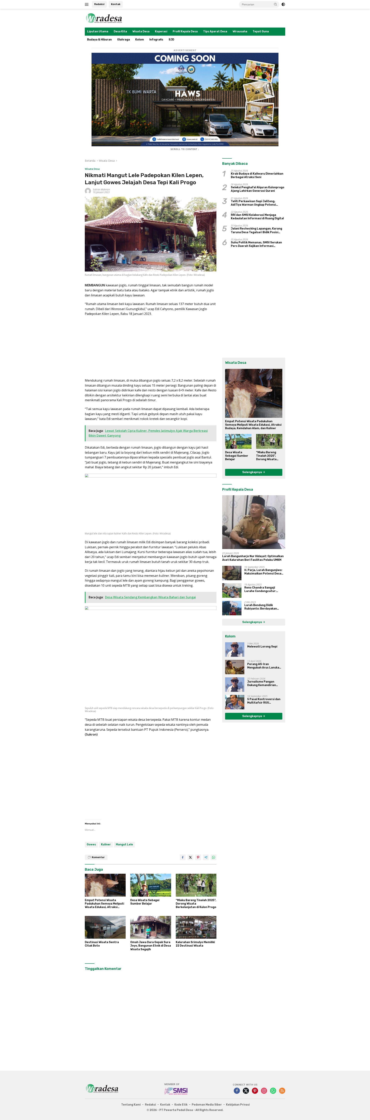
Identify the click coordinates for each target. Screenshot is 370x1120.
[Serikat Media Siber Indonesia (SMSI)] (176, 1091)
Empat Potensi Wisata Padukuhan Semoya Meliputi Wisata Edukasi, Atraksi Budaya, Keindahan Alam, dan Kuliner (105, 904)
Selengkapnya (252, 472)
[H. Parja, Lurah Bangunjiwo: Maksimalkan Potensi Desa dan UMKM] (231, 573)
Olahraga (123, 39)
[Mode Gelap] (283, 4)
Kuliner (106, 844)
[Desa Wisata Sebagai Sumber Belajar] (150, 885)
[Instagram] (264, 1091)
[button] (275, 4)
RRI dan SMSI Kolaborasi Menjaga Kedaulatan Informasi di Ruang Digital (257, 216)
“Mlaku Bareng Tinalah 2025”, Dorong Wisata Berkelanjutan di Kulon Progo (196, 904)
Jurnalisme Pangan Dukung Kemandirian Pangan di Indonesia (261, 683)
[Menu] (87, 4)
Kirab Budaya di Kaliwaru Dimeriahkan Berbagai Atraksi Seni (257, 175)
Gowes (91, 844)
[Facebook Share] (183, 857)
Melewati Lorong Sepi (262, 646)
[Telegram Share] (206, 857)
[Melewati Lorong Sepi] (234, 649)
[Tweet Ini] (190, 857)
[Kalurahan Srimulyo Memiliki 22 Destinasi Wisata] (196, 927)
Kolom (139, 39)
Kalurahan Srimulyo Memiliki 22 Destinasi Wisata (195, 944)
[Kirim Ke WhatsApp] (213, 857)
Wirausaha (240, 31)
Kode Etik (181, 1104)
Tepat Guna (261, 31)
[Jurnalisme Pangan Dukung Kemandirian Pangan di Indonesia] (234, 684)
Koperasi (161, 31)
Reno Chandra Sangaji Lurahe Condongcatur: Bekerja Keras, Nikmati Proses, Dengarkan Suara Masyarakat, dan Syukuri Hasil (262, 589)
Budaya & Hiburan (99, 39)
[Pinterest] (255, 1091)
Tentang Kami (131, 1104)
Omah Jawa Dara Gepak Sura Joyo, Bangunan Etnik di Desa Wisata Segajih (150, 946)
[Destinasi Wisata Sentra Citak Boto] (105, 927)
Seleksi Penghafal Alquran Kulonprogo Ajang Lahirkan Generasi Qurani (257, 189)
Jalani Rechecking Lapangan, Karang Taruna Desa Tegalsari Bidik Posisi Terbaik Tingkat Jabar (256, 230)
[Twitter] (246, 1091)
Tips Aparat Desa (215, 31)
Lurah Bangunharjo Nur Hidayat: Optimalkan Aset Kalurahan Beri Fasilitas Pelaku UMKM (253, 558)
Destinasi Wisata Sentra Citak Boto (102, 944)
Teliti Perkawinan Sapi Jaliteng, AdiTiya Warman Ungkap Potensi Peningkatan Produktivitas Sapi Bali (256, 203)
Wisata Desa (141, 31)
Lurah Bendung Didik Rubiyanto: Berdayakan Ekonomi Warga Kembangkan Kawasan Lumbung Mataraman (264, 607)
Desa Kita (120, 31)
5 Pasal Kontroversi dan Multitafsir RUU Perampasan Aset (263, 701)
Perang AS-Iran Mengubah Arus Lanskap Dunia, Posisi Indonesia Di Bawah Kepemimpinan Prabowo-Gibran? (264, 666)
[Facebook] (237, 1091)
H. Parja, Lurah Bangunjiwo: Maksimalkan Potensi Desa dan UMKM (263, 571)
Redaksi (99, 4)
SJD (171, 39)
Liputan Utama (97, 31)
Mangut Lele (124, 844)
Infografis (156, 39)
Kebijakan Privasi (238, 1104)
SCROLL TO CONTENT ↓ (185, 149)
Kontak (115, 4)
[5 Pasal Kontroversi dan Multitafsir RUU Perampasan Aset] (234, 702)
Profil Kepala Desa (185, 31)
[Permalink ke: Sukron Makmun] (88, 191)
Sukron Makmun (101, 189)
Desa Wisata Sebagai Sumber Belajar (144, 902)
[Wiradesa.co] (104, 18)
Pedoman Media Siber (207, 1104)
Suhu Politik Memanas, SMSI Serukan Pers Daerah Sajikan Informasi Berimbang (256, 244)
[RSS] (282, 1091)
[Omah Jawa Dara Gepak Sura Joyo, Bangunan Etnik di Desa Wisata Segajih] (150, 927)
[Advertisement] (150, 347)
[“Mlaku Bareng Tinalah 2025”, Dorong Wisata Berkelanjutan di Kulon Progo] (196, 885)
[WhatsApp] (273, 1091)
